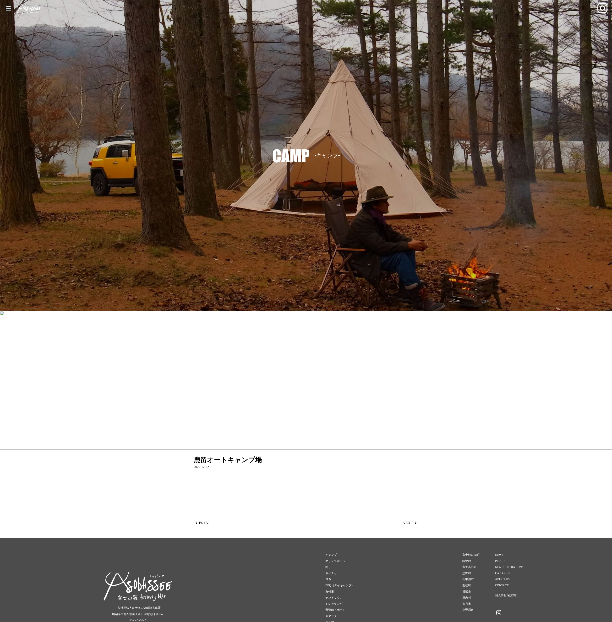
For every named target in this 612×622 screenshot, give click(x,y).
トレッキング (334, 604)
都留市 (466, 591)
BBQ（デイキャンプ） (339, 585)
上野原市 (468, 609)
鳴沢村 (466, 561)
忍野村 (466, 573)
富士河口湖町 (471, 555)
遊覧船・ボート (335, 609)
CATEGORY (502, 573)
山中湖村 (468, 579)
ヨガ (328, 579)
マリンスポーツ (335, 561)
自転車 (329, 591)
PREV (204, 523)
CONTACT (501, 585)
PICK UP (500, 561)
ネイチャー (332, 573)
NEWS (499, 555)
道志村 (466, 597)
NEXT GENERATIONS (509, 567)
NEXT (408, 523)
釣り (328, 567)
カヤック (331, 616)
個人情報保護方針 (506, 595)
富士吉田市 (469, 567)
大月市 (466, 604)
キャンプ (331, 555)
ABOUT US (502, 579)
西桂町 (466, 585)
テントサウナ (334, 597)
